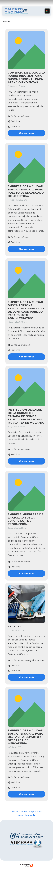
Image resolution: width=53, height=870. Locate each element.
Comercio (15, 126)
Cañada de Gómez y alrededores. (28, 660)
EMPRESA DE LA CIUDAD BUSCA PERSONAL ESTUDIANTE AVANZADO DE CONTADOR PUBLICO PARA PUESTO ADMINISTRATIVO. (26, 310)
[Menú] (41, 11)
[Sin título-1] (16, 11)
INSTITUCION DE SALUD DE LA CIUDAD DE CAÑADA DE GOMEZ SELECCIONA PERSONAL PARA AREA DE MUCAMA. (26, 416)
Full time (15, 121)
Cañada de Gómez (20, 116)
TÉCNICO (14, 626)
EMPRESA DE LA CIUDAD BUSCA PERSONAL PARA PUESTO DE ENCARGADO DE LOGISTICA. (26, 191)
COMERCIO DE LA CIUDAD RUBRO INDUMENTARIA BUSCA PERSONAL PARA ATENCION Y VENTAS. (26, 77)
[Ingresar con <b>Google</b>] (47, 11)
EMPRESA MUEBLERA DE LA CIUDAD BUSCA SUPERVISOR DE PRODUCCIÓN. (25, 519)
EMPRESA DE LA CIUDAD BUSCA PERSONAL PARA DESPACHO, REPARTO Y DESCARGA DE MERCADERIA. (25, 737)
